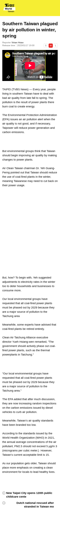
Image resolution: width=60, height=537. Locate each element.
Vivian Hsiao (18, 42)
